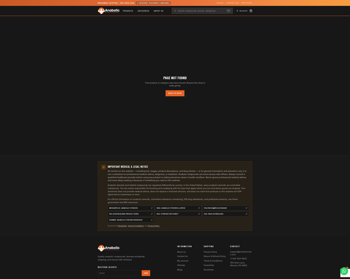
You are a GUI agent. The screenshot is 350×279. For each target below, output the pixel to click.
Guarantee (209, 265)
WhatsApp (247, 3)
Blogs (220, 3)
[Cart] (251, 11)
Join (146, 273)
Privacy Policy (153, 226)
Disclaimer (122, 226)
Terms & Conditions (136, 226)
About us (159, 10)
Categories (143, 10)
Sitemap (181, 265)
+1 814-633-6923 (238, 258)
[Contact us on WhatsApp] (344, 271)
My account (182, 261)
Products (128, 10)
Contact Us (232, 3)
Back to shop (175, 93)
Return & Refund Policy (215, 256)
